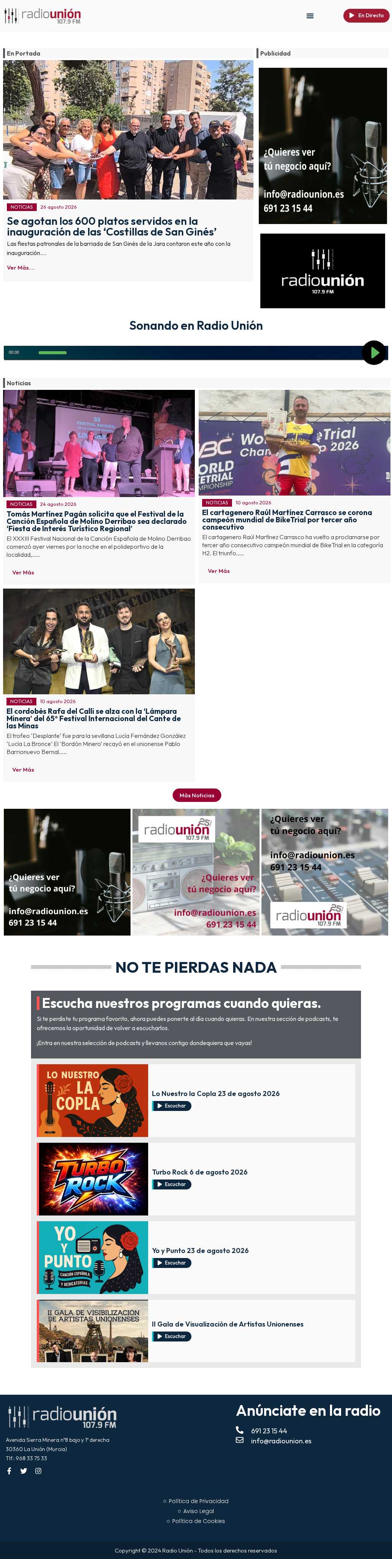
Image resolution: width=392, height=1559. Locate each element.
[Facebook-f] (9, 1470)
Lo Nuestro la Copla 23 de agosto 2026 (216, 1093)
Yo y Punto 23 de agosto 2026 (200, 1250)
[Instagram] (38, 1470)
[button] (310, 15)
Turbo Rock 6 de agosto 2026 (200, 1172)
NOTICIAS (22, 207)
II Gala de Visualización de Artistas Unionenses (228, 1324)
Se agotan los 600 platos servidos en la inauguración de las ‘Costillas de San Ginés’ (112, 226)
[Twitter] (23, 1470)
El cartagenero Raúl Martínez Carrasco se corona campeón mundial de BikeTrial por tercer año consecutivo (287, 520)
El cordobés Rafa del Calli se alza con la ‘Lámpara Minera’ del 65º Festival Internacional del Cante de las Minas (94, 718)
